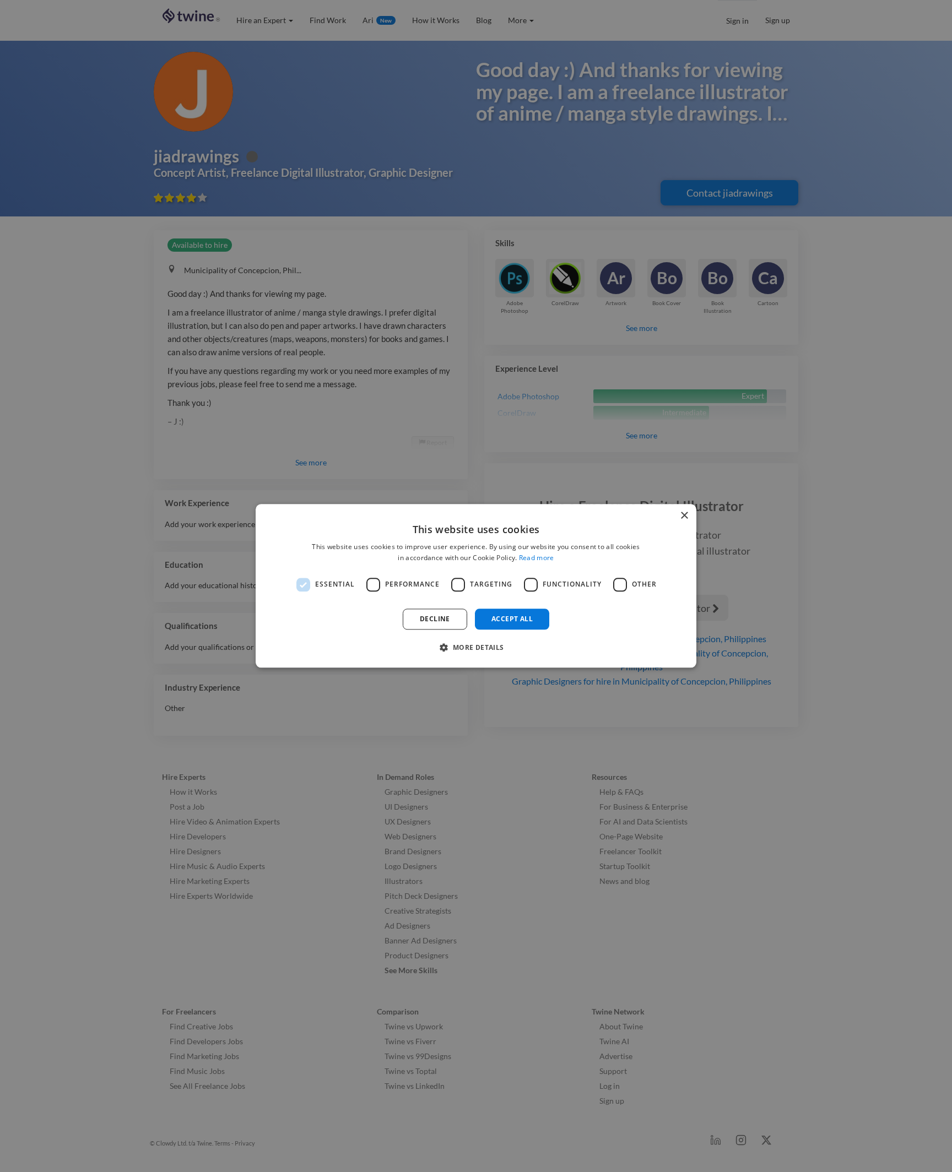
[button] (476, 647)
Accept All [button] (512, 618)
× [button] (684, 516)
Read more (536, 558)
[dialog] (476, 586)
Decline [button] (435, 618)
